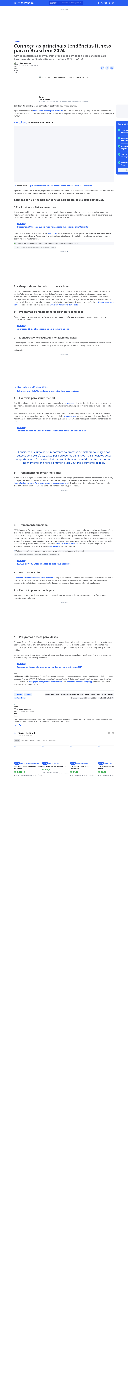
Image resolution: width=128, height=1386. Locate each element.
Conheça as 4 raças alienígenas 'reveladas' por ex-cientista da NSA (49, 667)
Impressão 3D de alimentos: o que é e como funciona (43, 329)
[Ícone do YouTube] (105, 3)
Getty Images (45, 99)
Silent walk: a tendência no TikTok (32, 387)
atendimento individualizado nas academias (35, 577)
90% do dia (52, 233)
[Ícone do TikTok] (109, 3)
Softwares (52, 740)
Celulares (25, 740)
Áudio (45, 740)
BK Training (54, 546)
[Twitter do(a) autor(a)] (15, 725)
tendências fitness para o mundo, (48, 111)
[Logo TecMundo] (26, 3)
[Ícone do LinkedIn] (113, 3)
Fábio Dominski (25, 63)
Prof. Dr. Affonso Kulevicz (67, 543)
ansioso (70, 403)
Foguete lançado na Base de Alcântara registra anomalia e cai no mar (51, 430)
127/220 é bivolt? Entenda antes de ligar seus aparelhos (44, 563)
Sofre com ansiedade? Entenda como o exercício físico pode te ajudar (48, 391)
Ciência (17, 42)
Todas (17, 740)
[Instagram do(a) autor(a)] (19, 725)
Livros (38, 740)
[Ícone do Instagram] (102, 3)
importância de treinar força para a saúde (33, 483)
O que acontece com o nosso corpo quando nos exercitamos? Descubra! (60, 185)
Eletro (32, 740)
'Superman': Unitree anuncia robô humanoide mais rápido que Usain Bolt (53, 227)
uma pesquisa (70, 416)
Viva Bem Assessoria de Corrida (64, 305)
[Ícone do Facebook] (98, 3)
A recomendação (60, 483)
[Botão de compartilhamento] (102, 68)
